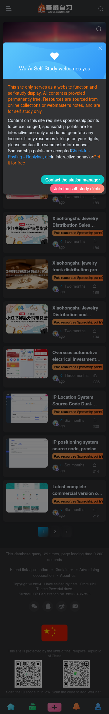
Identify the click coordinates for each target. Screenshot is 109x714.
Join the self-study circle (77, 188)
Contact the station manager (72, 180)
